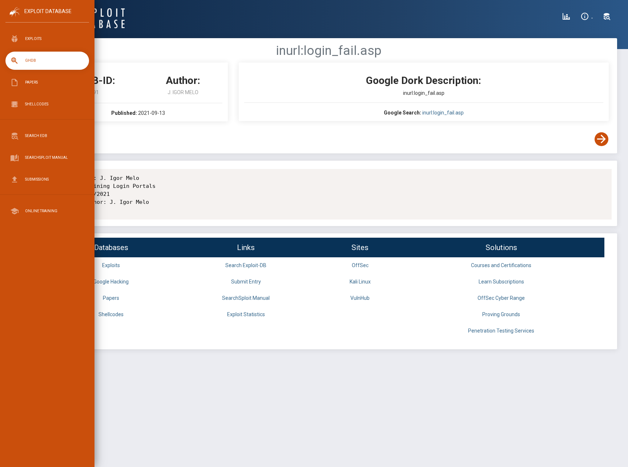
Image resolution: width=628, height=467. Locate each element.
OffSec (360, 265)
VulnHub (360, 298)
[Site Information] (586, 17)
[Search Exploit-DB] (607, 17)
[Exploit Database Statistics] (566, 17)
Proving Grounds (501, 314)
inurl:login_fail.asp (443, 113)
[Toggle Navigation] (47, 18)
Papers (111, 298)
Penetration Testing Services (501, 331)
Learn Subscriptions (501, 282)
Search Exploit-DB (245, 265)
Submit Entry (246, 282)
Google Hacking (111, 282)
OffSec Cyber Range (501, 298)
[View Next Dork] (601, 139)
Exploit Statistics (246, 314)
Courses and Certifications (501, 265)
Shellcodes (111, 314)
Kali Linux (360, 282)
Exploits (111, 265)
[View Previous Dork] (56, 139)
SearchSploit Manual (246, 298)
